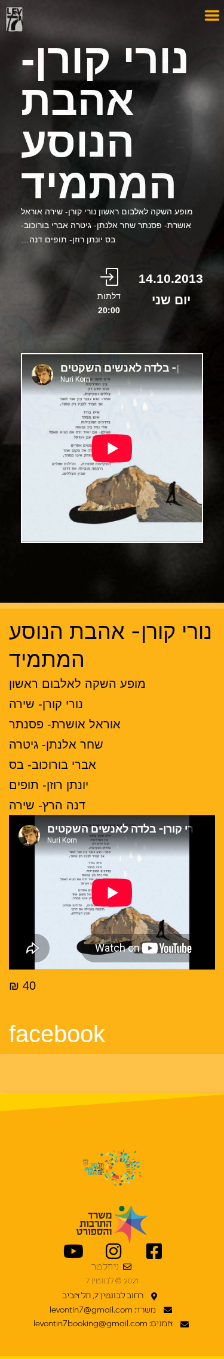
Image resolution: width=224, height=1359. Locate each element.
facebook (57, 1034)
